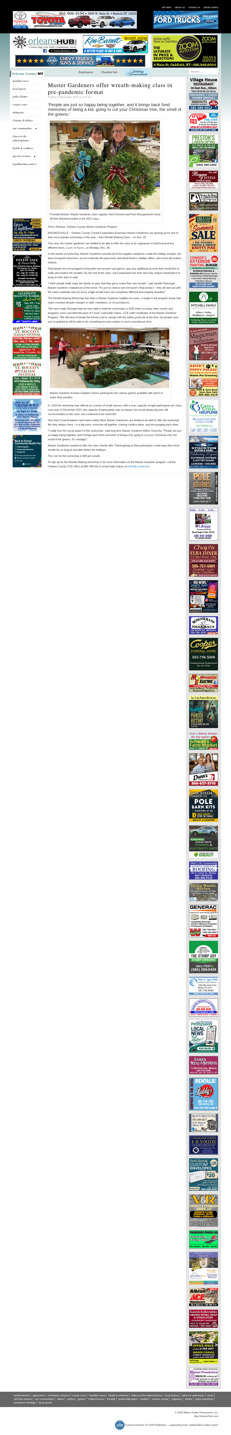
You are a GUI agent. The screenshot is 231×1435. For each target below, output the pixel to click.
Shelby (188, 1398)
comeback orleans (58, 1395)
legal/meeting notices (24, 164)
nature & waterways (193, 1395)
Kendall (111, 1398)
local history (171, 1395)
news (210, 1395)
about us (180, 7)
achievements (22, 1395)
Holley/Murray (96, 1398)
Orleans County (160, 1398)
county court (20, 104)
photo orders (211, 7)
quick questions (204, 1398)
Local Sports (45, 1402)
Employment (86, 72)
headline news (21, 81)
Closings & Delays (23, 120)
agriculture (39, 1395)
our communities (44, 1398)
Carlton (71, 1398)
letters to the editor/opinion (21, 138)
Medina (144, 1398)
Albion (60, 1398)
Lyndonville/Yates (127, 1398)
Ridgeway (176, 1398)
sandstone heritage (25, 1402)
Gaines (81, 1398)
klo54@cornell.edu (138, 466)
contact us (194, 7)
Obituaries (18, 112)
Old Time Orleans (23, 1398)
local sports (19, 89)
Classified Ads (109, 72)
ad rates (166, 7)
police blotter (20, 96)
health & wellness (23, 148)
